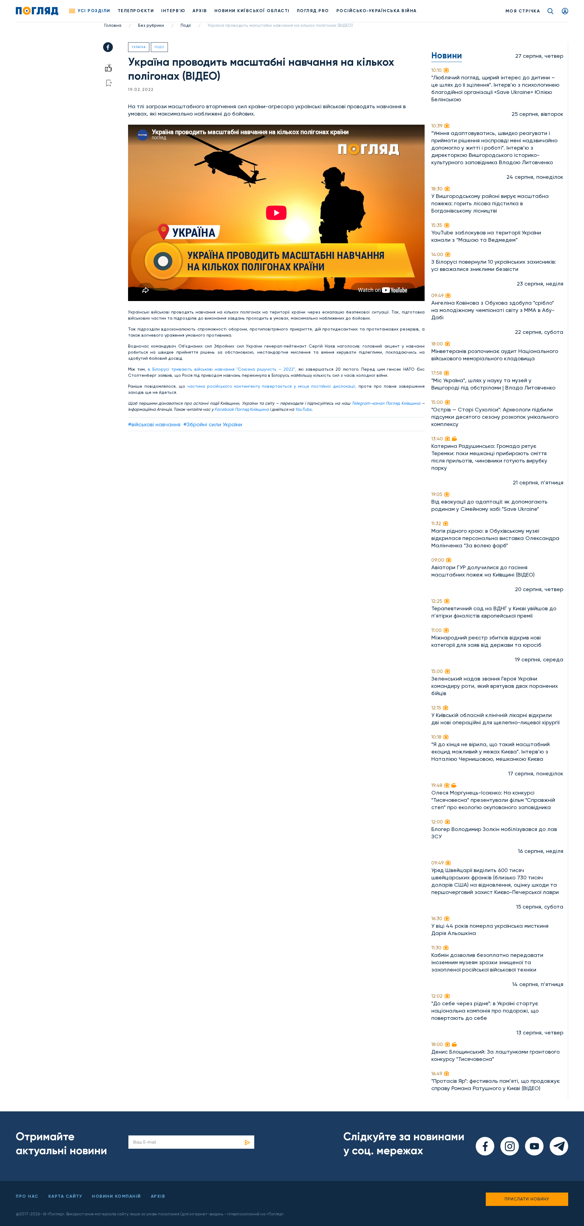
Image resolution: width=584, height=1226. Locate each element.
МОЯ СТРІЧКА (523, 11)
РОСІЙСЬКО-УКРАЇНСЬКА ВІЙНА (376, 10)
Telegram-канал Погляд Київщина (386, 403)
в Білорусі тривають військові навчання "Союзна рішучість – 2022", (222, 369)
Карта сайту (65, 1196)
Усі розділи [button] (94, 10)
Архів (200, 10)
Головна (112, 25)
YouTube (303, 409)
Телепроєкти (136, 10)
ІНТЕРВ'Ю (173, 10)
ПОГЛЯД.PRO (313, 10)
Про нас (27, 1196)
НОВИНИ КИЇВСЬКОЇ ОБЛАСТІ (252, 10)
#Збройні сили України (212, 424)
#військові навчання (154, 424)
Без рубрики (151, 25)
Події (186, 25)
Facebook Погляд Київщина (241, 409)
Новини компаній (116, 1196)
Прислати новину (527, 1199)
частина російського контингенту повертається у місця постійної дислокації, (272, 386)
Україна (139, 47)
